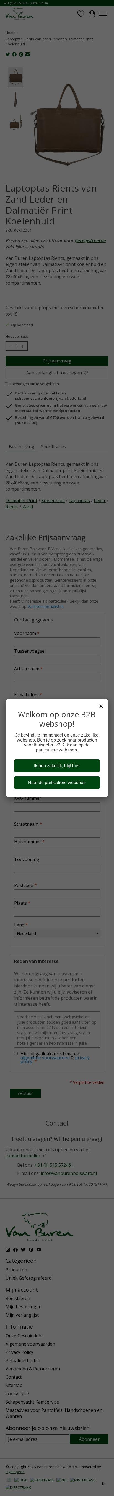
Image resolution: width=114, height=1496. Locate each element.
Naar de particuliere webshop (57, 782)
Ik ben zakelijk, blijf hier (57, 765)
